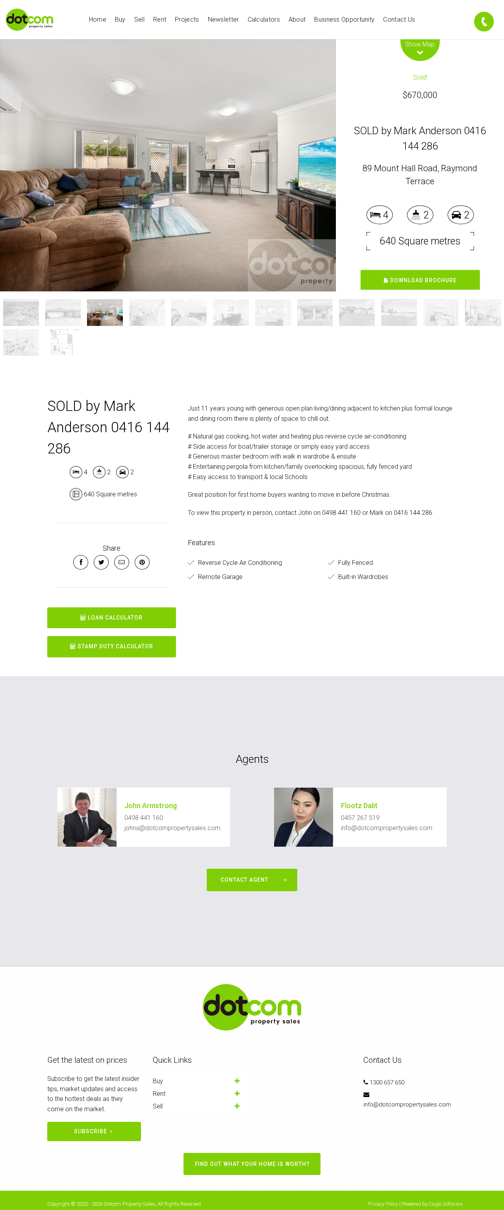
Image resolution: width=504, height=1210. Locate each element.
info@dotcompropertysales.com (386, 828)
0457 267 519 (360, 817)
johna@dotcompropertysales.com (172, 828)
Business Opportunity (344, 19)
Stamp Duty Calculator (114, 646)
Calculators (264, 19)
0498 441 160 (143, 817)
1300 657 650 (387, 1082)
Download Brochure (423, 280)
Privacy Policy (383, 1204)
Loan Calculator (114, 617)
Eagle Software (446, 1204)
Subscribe (90, 1131)
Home (97, 19)
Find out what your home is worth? (252, 1164)
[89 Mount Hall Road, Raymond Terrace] (168, 165)
